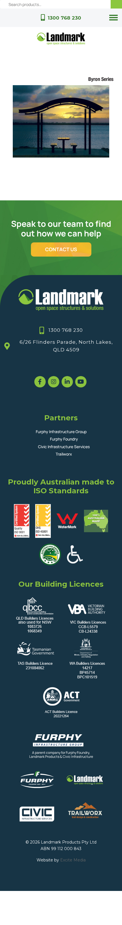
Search (116, 4)
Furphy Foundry (64, 439)
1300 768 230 (64, 18)
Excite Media (73, 860)
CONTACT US (61, 249)
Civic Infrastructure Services (64, 446)
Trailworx (64, 454)
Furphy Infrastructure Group (61, 431)
